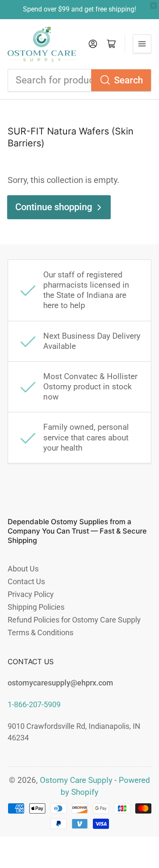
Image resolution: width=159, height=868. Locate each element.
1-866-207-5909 (34, 704)
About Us (23, 568)
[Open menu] (142, 43)
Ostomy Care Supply (76, 780)
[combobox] (79, 80)
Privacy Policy (31, 594)
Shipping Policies (36, 606)
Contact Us (26, 581)
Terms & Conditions (40, 632)
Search (128, 80)
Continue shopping (53, 207)
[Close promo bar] (153, 5)
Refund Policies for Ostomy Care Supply (74, 619)
